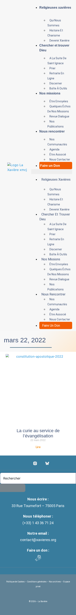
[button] (51, 171)
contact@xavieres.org (38, 540)
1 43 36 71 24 (43, 523)
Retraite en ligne (55, 76)
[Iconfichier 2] (47, 463)
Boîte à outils (58, 88)
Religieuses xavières (55, 7)
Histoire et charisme (55, 33)
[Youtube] (41, 463)
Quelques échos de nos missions (59, 109)
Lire (38, 447)
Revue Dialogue (59, 116)
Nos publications (55, 124)
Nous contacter (59, 159)
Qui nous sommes (54, 23)
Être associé (57, 154)
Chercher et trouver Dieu (54, 48)
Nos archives (55, 582)
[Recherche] (12, 488)
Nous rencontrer (52, 131)
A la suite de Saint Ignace (56, 61)
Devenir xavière (59, 40)
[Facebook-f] (29, 463)
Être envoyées (58, 101)
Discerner (55, 83)
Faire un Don (50, 165)
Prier (52, 68)
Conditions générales (37, 582)
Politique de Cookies (15, 582)
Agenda (54, 149)
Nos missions (49, 93)
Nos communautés (57, 142)
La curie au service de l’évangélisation (38, 433)
